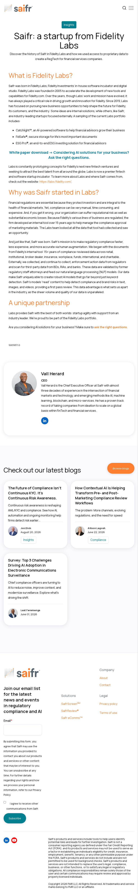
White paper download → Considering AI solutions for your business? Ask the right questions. (69, 155)
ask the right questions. (111, 327)
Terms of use (108, 713)
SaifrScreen (70, 704)
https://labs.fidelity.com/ (55, 182)
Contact (105, 685)
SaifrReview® (70, 711)
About (104, 678)
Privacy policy (108, 704)
